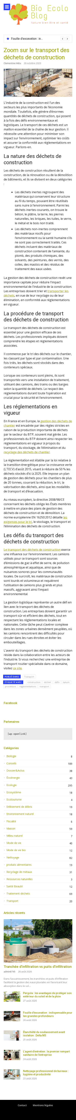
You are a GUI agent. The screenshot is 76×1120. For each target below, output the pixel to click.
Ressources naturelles (19, 879)
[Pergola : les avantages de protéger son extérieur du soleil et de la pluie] (12, 996)
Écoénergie (13, 777)
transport (44, 686)
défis (57, 682)
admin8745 (9, 971)
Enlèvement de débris (19, 806)
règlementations (27, 686)
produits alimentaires (19, 864)
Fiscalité (11, 821)
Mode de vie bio (16, 850)
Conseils (11, 763)
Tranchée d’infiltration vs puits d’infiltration (38, 966)
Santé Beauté (14, 886)
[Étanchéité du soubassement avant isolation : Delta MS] (12, 1035)
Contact (22, 1105)
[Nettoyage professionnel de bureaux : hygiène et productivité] (12, 1074)
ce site (17, 668)
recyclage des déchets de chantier (27, 452)
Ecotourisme (14, 799)
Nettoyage (12, 857)
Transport (29, 676)
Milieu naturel (14, 835)
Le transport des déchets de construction (32, 550)
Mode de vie (13, 843)
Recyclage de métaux (19, 872)
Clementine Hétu (12, 63)
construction (33, 682)
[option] (40, 39)
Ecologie (11, 785)
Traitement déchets (18, 893)
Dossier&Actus (15, 770)
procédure (10, 686)
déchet (47, 682)
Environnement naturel (20, 814)
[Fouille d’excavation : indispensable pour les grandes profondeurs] (12, 1016)
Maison (10, 828)
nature (66, 682)
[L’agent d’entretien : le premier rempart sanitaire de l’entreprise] (12, 1055)
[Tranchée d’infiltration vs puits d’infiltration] (38, 941)
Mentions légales (43, 1105)
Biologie (11, 756)
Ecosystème (13, 792)
